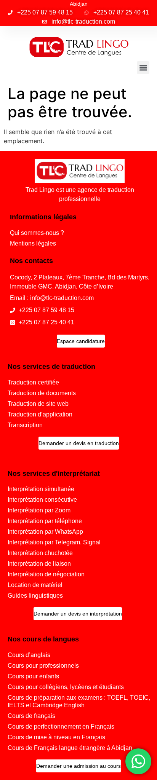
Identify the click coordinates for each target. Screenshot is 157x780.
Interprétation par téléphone (45, 521)
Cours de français (31, 716)
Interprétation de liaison (39, 563)
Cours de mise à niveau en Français (56, 737)
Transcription (25, 425)
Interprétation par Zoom (39, 510)
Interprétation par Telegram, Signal (54, 542)
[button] (143, 67)
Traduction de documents (42, 393)
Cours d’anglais (29, 655)
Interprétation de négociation (46, 574)
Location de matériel (35, 585)
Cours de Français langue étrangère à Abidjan (70, 748)
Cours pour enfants (33, 676)
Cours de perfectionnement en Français (61, 726)
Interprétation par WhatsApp (45, 531)
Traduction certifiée (33, 382)
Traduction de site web (38, 403)
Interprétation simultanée (41, 489)
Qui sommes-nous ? (37, 233)
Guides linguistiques (35, 595)
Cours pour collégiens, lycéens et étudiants (66, 687)
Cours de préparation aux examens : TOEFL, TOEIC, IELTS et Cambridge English (79, 701)
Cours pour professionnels (43, 665)
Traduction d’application (40, 414)
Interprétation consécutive (42, 499)
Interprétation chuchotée (40, 553)
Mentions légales (33, 243)
